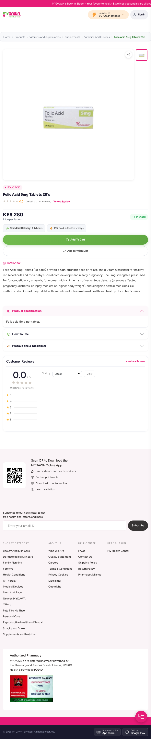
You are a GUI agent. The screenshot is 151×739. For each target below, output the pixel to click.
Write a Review (61, 201)
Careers (53, 562)
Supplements (72, 37)
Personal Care (11, 616)
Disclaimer (54, 580)
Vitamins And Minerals (97, 37)
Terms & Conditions (60, 568)
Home (6, 37)
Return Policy (86, 568)
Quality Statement (59, 556)
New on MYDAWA (14, 598)
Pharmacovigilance (89, 574)
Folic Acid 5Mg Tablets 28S (129, 37)
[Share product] (128, 54)
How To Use (20, 334)
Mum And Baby (12, 592)
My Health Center (118, 551)
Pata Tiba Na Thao (14, 610)
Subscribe (138, 525)
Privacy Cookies (58, 574)
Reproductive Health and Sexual (22, 622)
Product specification (27, 311)
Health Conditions (14, 574)
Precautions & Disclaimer (29, 346)
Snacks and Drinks (14, 628)
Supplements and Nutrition (19, 634)
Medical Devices (13, 586)
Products (20, 37)
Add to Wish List (77, 250)
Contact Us (85, 556)
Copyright (54, 586)
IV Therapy (10, 580)
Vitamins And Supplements (45, 37)
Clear (89, 373)
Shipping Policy (87, 562)
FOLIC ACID (13, 187)
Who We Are (56, 551)
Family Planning (12, 562)
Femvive (8, 568)
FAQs (81, 551)
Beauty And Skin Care (16, 551)
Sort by (46, 373)
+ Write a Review (135, 361)
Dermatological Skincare (18, 556)
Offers (7, 604)
